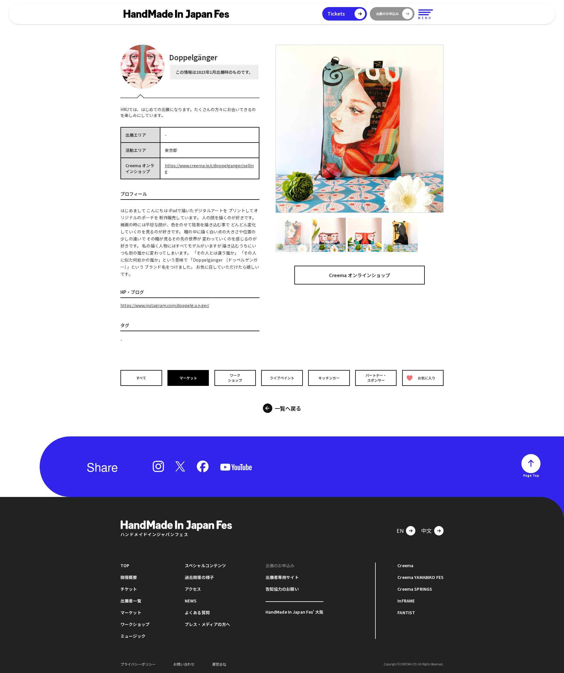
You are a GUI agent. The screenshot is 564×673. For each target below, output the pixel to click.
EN (400, 530)
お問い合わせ (183, 664)
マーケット (188, 377)
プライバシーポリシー (138, 664)
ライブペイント (282, 377)
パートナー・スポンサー (376, 378)
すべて (141, 377)
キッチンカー (329, 377)
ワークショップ (235, 378)
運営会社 (219, 664)
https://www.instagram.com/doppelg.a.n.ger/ (164, 305)
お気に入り (426, 377)
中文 (426, 530)
